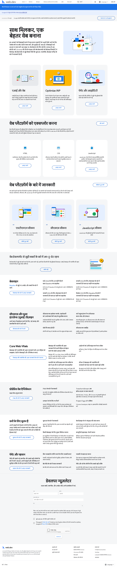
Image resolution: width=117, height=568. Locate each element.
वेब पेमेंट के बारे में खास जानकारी (52, 464)
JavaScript (92, 153)
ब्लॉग (62, 2)
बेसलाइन (38, 2)
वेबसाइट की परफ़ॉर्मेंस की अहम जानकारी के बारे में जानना (28, 358)
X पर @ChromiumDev (100, 549)
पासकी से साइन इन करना (83, 454)
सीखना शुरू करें (100, 185)
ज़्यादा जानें (25, 106)
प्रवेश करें (113, 2)
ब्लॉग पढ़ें (45, 269)
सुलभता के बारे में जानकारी (50, 421)
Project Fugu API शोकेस (84, 401)
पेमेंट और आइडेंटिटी (88, 90)
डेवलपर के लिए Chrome (79, 549)
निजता (6, 564)
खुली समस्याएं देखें (55, 552)
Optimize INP (52, 90)
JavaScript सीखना (91, 228)
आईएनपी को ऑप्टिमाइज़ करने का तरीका (91, 346)
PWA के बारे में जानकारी (50, 389)
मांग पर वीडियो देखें (23, 12)
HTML (25, 153)
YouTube (97, 552)
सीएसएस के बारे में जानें (19, 329)
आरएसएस (97, 557)
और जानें (102, 123)
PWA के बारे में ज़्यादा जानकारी (21, 398)
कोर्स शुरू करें (25, 241)
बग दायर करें (54, 549)
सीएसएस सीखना (58, 228)
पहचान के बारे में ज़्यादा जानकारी (21, 468)
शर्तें (2, 564)
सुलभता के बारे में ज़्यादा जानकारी (22, 437)
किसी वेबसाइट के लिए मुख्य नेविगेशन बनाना (55, 432)
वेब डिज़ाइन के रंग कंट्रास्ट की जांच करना (88, 421)
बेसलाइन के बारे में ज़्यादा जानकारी (22, 293)
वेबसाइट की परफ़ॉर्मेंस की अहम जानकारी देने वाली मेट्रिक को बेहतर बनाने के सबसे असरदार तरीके (58, 348)
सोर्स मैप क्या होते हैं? (49, 328)
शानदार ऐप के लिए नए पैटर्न (51, 401)
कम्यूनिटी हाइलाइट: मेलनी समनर (85, 432)
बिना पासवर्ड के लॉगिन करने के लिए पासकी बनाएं (57, 454)
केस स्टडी (69, 2)
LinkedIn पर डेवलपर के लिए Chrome (103, 555)
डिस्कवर (30, 2)
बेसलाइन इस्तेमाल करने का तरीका (51, 2)
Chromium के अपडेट (78, 552)
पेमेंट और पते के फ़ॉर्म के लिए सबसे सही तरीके (89, 464)
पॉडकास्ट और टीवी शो (78, 557)
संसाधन (23, 2)
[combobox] (84, 1)
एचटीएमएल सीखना (25, 228)
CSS (58, 153)
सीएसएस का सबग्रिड (82, 328)
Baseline (12, 285)
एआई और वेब (18, 90)
